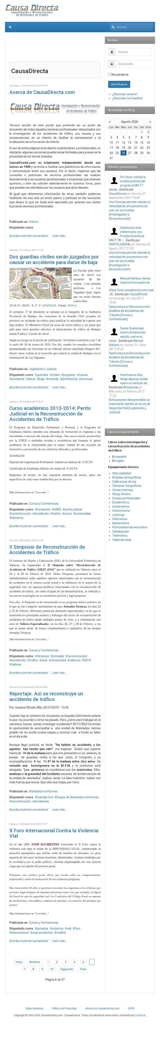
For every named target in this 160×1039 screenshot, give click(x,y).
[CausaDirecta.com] (32, 10)
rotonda (53, 379)
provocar (87, 379)
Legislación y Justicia (42, 369)
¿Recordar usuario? (125, 94)
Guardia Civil (45, 797)
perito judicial (73, 509)
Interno (33, 221)
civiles (56, 374)
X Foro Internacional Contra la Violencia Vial (53, 833)
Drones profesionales (126, 498)
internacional (20, 932)
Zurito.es (140, 1015)
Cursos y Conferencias (44, 503)
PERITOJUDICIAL (120, 244)
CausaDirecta (118, 193)
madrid (61, 932)
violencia (57, 928)
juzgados (69, 374)
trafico (56, 513)
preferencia (70, 379)
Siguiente (66, 969)
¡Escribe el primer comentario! (29, 235)
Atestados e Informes (43, 791)
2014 (87, 660)
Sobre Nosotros (34, 1008)
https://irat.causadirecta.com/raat (131, 290)
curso (68, 513)
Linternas (118, 514)
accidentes (42, 513)
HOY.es (72, 305)
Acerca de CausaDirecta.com (42, 92)
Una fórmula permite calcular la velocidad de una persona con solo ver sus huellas (129, 206)
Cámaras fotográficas (126, 485)
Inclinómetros (121, 510)
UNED (57, 509)
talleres (16, 664)
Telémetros (120, 535)
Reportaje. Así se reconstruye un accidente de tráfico (46, 696)
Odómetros (119, 519)
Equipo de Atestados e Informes (77, 797)
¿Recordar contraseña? (127, 98)
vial (69, 928)
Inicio (19, 962)
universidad (83, 513)
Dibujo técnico (121, 494)
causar (83, 374)
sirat (44, 660)
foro (77, 928)
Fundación (43, 509)
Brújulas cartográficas (126, 477)
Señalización (120, 531)
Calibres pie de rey (124, 481)
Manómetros (120, 523)
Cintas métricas (122, 490)
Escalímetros (120, 502)
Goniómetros (120, 506)
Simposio (43, 656)
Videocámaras (121, 539)
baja (42, 379)
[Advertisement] (55, 51)
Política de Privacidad (64, 1008)
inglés (120, 460)
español (121, 456)
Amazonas (131, 387)
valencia (75, 660)
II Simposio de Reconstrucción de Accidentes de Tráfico (47, 549)
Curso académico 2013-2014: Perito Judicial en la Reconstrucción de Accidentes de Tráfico (50, 413)
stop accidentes (42, 932)
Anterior (34, 962)
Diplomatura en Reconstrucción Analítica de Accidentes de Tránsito (129, 311)
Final (83, 969)
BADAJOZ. (50, 305)
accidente (17, 379)
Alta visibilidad (121, 473)
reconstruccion (21, 513)
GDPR (131, 1008)
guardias (42, 374)
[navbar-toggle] (10, 27)
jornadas (58, 656)
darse (31, 379)
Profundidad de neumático (130, 527)
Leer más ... (59, 235)
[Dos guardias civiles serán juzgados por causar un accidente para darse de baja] (40, 283)
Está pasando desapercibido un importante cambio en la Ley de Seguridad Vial (129, 404)
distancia (17, 517)
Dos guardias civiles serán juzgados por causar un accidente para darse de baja (54, 259)
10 (51, 969)
